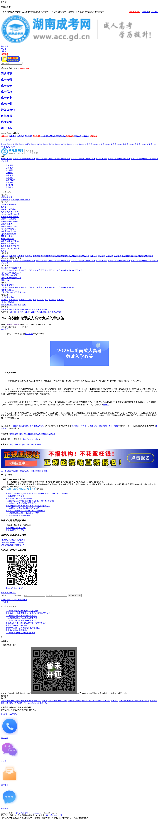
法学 (18, 701)
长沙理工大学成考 (8, 244)
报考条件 (20, 256)
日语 (76, 270)
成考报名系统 (6, 309)
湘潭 (27, 312)
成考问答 (6, 121)
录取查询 (77, 136)
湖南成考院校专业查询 (15, 530)
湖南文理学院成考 (8, 229)
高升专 (4, 207)
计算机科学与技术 (8, 701)
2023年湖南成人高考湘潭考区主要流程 (21, 503)
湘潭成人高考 (30, 144)
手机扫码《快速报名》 (15, 588)
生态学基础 (61, 270)
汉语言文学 (86, 701)
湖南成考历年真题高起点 (11, 273)
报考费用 (20, 136)
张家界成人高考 (91, 144)
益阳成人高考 (104, 144)
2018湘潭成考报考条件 (15, 496)
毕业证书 (85, 136)
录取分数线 (8, 109)
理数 (7, 275)
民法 (46, 270)
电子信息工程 (20, 703)
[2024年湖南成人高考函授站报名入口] (79, 467)
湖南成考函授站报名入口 (16, 528)
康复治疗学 (137, 701)
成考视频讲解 (41, 309)
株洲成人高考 (18, 144)
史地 (7, 280)
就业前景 (141, 256)
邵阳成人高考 (54, 144)
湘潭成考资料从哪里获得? (16, 630)
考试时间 (28, 136)
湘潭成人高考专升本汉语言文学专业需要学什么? (26, 623)
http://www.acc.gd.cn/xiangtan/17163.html (26, 444)
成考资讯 (6, 79)
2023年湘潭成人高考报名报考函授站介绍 (22, 508)
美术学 (44, 701)
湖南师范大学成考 (8, 234)
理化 (3, 280)
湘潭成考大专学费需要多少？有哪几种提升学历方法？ (28, 506)
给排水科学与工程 (39, 703)
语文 (3, 275)
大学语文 (4, 270)
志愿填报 (28, 256)
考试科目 (36, 136)
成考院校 (6, 91)
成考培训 (6, 103)
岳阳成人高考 (66, 144)
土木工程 (114, 701)
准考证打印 (53, 136)
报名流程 (4, 51)
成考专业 (6, 97)
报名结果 (93, 256)
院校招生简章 (29, 309)
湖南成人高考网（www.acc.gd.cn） (29, 813)
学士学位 (93, 136)
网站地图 (154, 12)
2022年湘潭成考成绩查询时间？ (19, 516)
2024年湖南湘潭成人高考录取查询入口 (21, 616)
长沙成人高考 (6, 144)
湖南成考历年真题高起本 (11, 278)
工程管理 (95, 701)
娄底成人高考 (116, 144)
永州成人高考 (140, 144)
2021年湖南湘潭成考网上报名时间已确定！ (23, 513)
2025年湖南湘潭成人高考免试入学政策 (47, 312)
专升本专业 (25, 200)
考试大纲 (149, 256)
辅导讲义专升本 (7, 285)
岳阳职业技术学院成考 (10, 248)
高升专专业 (5, 200)
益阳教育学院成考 (8, 204)
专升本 (16, 212)
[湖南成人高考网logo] (79, 43)
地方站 (8, 140)
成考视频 (4, 54)
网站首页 (6, 73)
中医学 (29, 703)
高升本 (10, 212)
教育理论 (40, 270)
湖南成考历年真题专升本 (11, 268)
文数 (11, 275)
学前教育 (145, 701)
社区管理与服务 (125, 701)
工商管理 (71, 701)
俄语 (80, 270)
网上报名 (6, 128)
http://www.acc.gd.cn (31, 439)
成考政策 (6, 85)
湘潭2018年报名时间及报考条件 (19, 498)
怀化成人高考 (148, 159)
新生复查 (125, 256)
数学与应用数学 (27, 701)
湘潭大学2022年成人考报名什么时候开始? (23, 628)
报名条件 (12, 136)
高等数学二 (23, 270)
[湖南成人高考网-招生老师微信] (10, 61)
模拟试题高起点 (7, 302)
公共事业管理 (104, 701)
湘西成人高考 (9, 147)
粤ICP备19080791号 (9, 714)
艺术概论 (70, 270)
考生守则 (76, 256)
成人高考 (29, 334)
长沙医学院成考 (7, 239)
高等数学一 (13, 270)
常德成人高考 (78, 144)
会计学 (78, 701)
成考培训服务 (18, 309)
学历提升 (4, 49)
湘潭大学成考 (6, 224)
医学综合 (52, 270)
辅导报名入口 (134, 12)
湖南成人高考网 (16, 312)
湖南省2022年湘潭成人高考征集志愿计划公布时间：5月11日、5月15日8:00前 (37, 494)
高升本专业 (15, 200)
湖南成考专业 (6, 197)
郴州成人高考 (128, 144)
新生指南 (4, 46)
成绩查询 (70, 136)
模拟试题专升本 (7, 297)
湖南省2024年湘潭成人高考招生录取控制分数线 (25, 511)
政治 (34, 270)
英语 (30, 270)
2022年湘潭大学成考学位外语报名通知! (22, 611)
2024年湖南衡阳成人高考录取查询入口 (21, 621)
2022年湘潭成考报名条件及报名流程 (20, 633)
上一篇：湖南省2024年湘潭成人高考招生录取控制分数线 (24, 471)
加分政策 (44, 136)
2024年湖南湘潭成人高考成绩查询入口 (21, 618)
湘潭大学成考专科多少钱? (16, 625)
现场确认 (62, 136)
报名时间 (4, 136)
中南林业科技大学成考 (10, 214)
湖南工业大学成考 (8, 209)
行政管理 (37, 701)
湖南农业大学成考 (8, 219)
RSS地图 (145, 12)
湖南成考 (14, 434)
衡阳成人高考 (42, 144)
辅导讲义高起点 (7, 290)
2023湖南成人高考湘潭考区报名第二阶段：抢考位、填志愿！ (31, 501)
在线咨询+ (5, 329)
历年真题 (6, 115)
